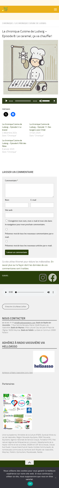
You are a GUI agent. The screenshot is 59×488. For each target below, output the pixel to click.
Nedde (39, 452)
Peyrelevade (31, 452)
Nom (7, 200)
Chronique (7, 23)
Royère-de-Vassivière (44, 450)
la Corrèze (22, 445)
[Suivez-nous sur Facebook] (52, 277)
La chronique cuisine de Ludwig (30, 23)
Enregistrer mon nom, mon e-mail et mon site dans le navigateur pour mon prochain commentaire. (28, 223)
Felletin (13, 452)
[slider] (46, 100)
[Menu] (55, 9)
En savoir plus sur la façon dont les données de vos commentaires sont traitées (28, 265)
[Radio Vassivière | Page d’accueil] (6, 9)
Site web (8, 210)
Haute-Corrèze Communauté (39, 447)
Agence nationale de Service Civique (25, 440)
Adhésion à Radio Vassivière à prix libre (17, 373)
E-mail (33, 200)
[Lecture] (6, 100)
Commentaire (11, 180)
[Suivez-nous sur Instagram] (43, 277)
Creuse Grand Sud (18, 447)
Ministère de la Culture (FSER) (29, 435)
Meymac (5, 452)
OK (30, 484)
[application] (27, 101)
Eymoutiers (21, 452)
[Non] (55, 477)
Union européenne (9, 435)
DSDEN (30, 445)
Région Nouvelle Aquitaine (27, 437)
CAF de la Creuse (41, 445)
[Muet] (40, 100)
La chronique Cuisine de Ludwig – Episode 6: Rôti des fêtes (14, 143)
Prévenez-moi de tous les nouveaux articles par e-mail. (28, 245)
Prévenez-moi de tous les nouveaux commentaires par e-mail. (29, 235)
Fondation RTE (46, 440)
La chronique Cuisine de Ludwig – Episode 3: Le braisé (12, 127)
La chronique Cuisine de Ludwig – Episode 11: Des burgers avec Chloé (40, 127)
